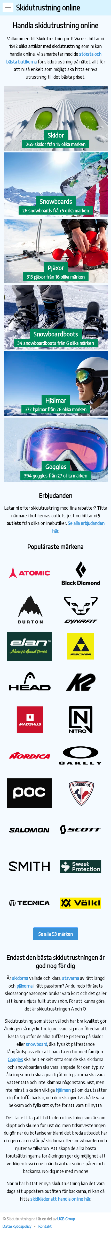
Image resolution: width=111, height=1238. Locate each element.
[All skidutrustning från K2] (80, 696)
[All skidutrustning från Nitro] (80, 733)
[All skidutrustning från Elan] (29, 659)
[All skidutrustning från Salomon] (29, 843)
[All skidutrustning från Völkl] (80, 916)
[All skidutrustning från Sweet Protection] (80, 880)
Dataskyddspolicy (17, 1226)
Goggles (15, 1059)
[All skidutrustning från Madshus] (29, 733)
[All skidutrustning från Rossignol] (80, 806)
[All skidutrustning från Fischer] (80, 659)
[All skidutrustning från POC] (29, 806)
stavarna (70, 978)
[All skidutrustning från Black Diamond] (80, 586)
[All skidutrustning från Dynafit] (80, 622)
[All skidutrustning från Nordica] (29, 769)
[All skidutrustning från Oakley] (80, 769)
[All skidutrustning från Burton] (29, 622)
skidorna (20, 978)
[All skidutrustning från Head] (29, 696)
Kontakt (45, 1226)
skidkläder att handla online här (60, 1199)
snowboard (36, 1044)
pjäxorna (25, 986)
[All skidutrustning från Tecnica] (29, 916)
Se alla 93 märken (55, 934)
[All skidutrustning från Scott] (80, 843)
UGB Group (66, 1218)
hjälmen (63, 1090)
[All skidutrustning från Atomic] (29, 586)
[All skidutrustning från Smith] (29, 880)
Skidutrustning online (48, 7)
